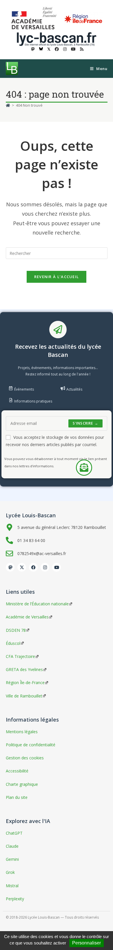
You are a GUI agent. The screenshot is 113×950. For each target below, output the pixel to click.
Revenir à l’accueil (56, 276)
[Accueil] (8, 105)
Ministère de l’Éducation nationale (37, 604)
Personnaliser (86, 942)
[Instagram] (45, 567)
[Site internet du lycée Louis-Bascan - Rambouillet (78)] (56, 38)
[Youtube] (56, 567)
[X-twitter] (21, 567)
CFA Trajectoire (20, 656)
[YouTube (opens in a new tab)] (73, 49)
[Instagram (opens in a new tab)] (64, 49)
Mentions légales (22, 731)
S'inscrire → (85, 423)
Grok (10, 872)
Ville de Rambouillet (24, 696)
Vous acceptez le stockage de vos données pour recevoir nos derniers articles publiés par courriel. (55, 440)
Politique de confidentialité (30, 744)
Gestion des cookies (25, 758)
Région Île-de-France (25, 682)
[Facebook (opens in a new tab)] (57, 49)
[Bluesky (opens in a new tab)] (41, 49)
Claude (12, 846)
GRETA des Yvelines (24, 669)
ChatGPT (14, 833)
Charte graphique (22, 784)
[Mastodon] (10, 567)
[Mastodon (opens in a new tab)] (33, 49)
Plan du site (17, 797)
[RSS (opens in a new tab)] (80, 49)
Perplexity (15, 898)
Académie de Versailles (27, 617)
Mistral (12, 885)
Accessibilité (17, 771)
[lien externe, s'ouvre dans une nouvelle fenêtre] (35, 18)
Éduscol (13, 643)
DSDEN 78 (16, 630)
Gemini (12, 859)
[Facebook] (33, 567)
